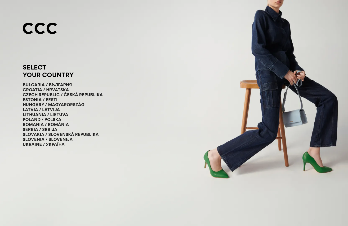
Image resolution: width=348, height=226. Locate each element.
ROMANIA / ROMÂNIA (46, 124)
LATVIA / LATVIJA (41, 109)
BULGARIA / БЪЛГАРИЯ (47, 84)
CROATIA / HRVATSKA (46, 89)
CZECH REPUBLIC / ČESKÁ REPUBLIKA (63, 94)
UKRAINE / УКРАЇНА (44, 144)
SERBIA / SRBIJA (40, 129)
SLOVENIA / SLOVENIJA (48, 139)
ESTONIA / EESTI (40, 99)
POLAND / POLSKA (42, 119)
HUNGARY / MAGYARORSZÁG (54, 104)
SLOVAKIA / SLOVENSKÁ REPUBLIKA (61, 134)
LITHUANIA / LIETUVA (45, 114)
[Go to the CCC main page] (40, 29)
